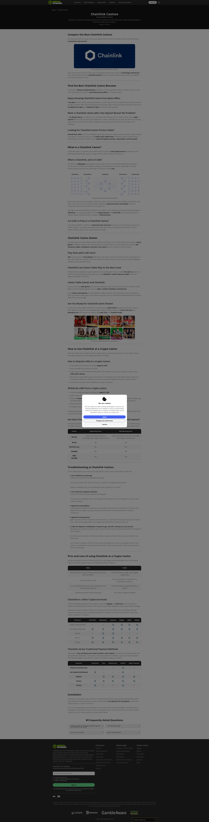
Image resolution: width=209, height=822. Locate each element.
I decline (104, 424)
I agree (104, 417)
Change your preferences (104, 421)
